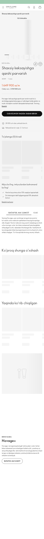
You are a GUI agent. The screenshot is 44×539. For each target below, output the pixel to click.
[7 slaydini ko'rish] (37, 57)
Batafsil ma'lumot (7, 202)
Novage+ (6, 63)
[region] (22, 40)
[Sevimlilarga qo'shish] (40, 64)
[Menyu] (3, 7)
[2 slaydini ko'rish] (12, 57)
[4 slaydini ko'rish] (22, 57)
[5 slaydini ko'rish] (27, 57)
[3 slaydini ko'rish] (17, 57)
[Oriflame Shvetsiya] (11, 7)
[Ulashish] (35, 64)
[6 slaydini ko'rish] (32, 57)
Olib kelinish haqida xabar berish (22, 114)
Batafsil (4, 106)
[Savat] (40, 7)
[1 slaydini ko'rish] (7, 57)
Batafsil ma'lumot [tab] (19, 212)
